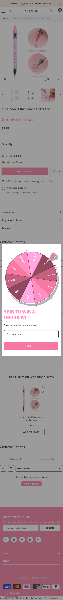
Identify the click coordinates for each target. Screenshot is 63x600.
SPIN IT (31, 346)
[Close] (57, 248)
